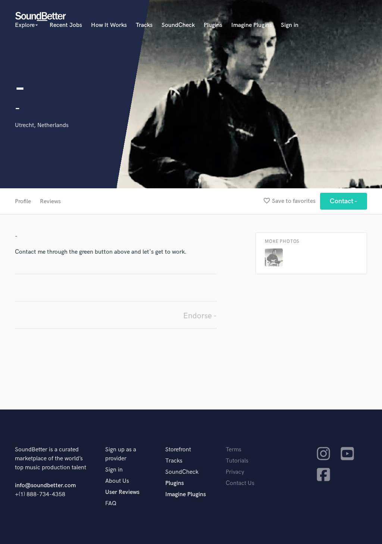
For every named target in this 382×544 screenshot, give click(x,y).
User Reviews (122, 492)
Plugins (213, 25)
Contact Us (240, 483)
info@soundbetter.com (45, 485)
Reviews (50, 201)
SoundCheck (178, 25)
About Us (117, 481)
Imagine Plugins (251, 25)
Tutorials (237, 460)
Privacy (235, 472)
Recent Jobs (66, 25)
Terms (233, 449)
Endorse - (200, 316)
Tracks (144, 25)
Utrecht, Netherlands (42, 125)
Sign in (289, 25)
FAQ (110, 503)
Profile (23, 201)
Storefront (178, 449)
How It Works (109, 25)
